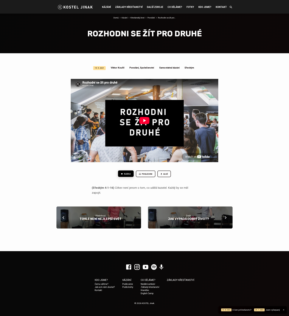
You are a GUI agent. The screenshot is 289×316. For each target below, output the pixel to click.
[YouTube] (145, 267)
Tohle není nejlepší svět (100, 219)
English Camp (147, 293)
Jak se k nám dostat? (105, 287)
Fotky (190, 7)
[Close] (284, 310)
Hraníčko (145, 290)
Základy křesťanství (129, 7)
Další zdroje (155, 7)
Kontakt (221, 7)
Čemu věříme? (101, 284)
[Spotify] (154, 267)
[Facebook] (128, 267)
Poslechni (146, 174)
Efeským (189, 67)
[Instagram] (137, 267)
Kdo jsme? (204, 7)
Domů (116, 18)
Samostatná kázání (169, 67)
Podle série (127, 284)
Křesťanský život (137, 18)
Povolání (151, 18)
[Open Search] (231, 7)
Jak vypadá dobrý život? (188, 219)
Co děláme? (175, 7)
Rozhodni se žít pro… (167, 18)
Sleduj (127, 174)
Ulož (165, 174)
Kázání (106, 7)
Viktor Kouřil (117, 67)
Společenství (147, 67)
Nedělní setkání (148, 284)
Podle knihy (127, 287)
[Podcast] (161, 267)
